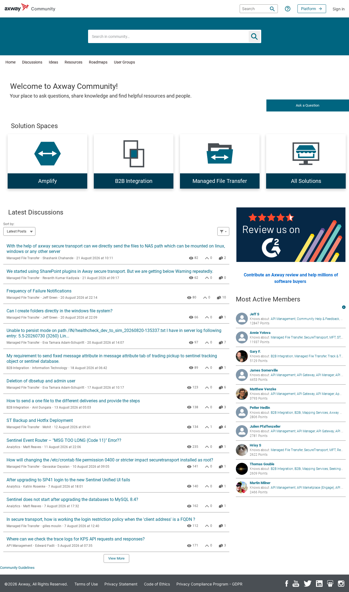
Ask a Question (307, 105)
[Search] (272, 8)
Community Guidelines (17, 568)
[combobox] (174, 36)
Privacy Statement (120, 584)
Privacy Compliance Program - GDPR (209, 584)
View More (116, 558)
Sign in (339, 9)
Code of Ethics (157, 584)
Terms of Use (86, 584)
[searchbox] (259, 8)
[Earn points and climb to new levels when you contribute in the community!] (344, 307)
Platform (308, 8)
